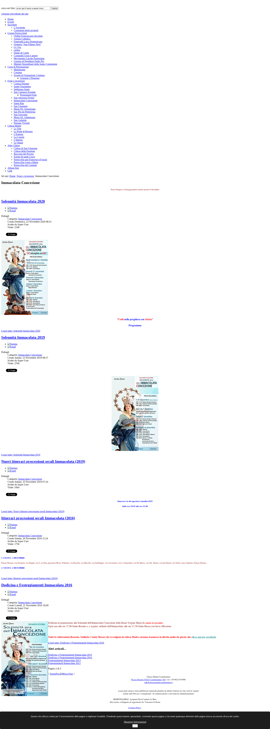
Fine (71, 674)
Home (11, 19)
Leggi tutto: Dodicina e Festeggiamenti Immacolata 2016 (76, 642)
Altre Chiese (14, 145)
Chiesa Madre (14, 126)
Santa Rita (19, 103)
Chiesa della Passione (24, 151)
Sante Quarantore (22, 86)
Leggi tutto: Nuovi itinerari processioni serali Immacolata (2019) (32, 511)
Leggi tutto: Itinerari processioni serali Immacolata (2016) (29, 578)
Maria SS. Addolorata (24, 117)
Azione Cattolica (22, 38)
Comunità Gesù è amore (26, 55)
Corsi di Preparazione (18, 67)
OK (135, 726)
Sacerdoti (12, 24)
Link (10, 170)
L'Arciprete (19, 27)
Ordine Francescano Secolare (28, 36)
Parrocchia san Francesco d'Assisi (30, 159)
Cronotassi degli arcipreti (26, 30)
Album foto (13, 168)
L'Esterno (18, 134)
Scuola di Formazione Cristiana (29, 75)
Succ (66, 674)
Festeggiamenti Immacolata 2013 (64, 660)
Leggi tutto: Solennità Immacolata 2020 (20, 331)
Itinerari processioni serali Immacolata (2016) (38, 518)
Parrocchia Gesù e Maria (26, 162)
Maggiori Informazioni (135, 722)
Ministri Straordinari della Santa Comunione (35, 64)
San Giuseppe (21, 106)
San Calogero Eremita (24, 92)
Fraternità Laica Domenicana (28, 41)
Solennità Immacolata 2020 (23, 201)
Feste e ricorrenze (16, 81)
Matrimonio (19, 69)
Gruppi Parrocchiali (17, 33)
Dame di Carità (21, 52)
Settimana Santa (22, 89)
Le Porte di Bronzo (23, 131)
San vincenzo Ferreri (24, 97)
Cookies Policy (134, 707)
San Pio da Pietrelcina (24, 111)
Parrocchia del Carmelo (25, 165)
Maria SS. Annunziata (24, 109)
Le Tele (17, 128)
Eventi (11, 22)
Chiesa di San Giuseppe (25, 148)
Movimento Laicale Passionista (29, 58)
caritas (17, 50)
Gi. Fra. (17, 47)
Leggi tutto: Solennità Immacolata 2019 (20, 454)
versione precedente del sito (14, 13)
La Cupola (19, 137)
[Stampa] (12, 208)
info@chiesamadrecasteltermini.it (158, 682)
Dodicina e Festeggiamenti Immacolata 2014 (70, 657)
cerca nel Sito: (8, 8)
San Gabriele (20, 120)
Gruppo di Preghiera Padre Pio (29, 61)
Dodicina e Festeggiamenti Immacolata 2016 (36, 585)
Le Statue (18, 142)
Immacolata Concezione (26, 100)
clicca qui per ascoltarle (203, 637)
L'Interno (18, 140)
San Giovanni (20, 114)
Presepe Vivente (22, 123)
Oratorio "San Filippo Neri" (27, 44)
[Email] (12, 210)
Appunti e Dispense (30, 78)
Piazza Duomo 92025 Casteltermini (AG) (148, 679)
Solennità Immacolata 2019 (23, 337)
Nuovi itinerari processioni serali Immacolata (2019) (43, 461)
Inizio (53, 674)
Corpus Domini (21, 83)
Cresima (18, 72)
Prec (58, 674)
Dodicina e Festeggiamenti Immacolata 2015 (70, 654)
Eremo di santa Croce (24, 156)
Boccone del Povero (24, 154)
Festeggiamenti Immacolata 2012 (64, 663)
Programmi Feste (28, 95)
